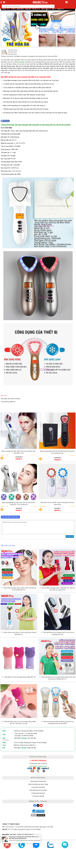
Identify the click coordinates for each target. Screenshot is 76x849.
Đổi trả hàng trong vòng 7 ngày (38, 784)
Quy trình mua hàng (38, 787)
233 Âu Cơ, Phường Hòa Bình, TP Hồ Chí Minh (28, 731)
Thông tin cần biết (38, 796)
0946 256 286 (31, 748)
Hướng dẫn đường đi (38, 793)
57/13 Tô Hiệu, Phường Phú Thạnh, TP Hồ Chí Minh (30, 743)
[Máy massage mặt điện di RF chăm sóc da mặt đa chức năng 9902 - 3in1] (18, 431)
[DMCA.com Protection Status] (38, 815)
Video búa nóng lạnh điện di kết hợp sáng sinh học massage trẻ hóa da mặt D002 (13, 54)
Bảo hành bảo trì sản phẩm (38, 790)
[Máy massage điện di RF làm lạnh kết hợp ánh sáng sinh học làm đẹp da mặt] (57, 431)
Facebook (6, 121)
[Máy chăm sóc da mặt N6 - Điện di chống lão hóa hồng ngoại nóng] (57, 482)
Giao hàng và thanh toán (38, 781)
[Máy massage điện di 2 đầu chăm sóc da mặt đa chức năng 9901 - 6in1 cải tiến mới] (18, 482)
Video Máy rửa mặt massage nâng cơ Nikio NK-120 (20, 677)
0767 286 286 (31, 738)
